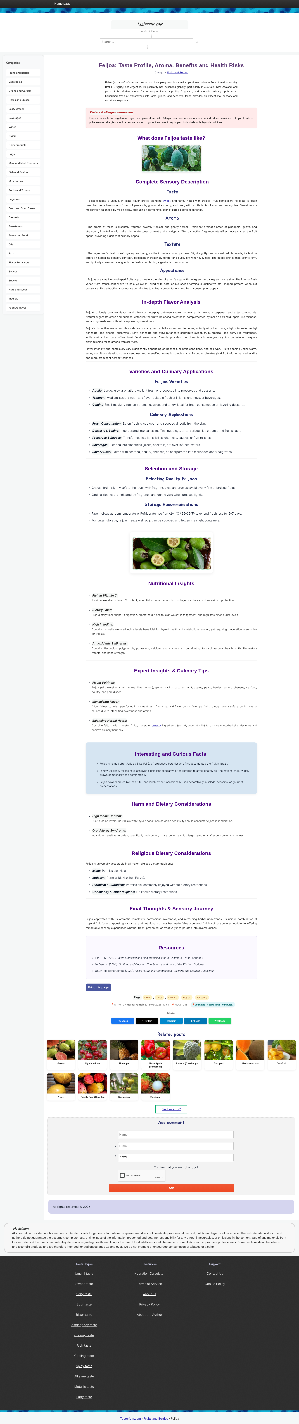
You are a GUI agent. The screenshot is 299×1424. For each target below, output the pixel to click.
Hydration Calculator (149, 1273)
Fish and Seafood (19, 172)
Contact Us (215, 1273)
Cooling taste (84, 1356)
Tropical (187, 997)
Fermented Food (18, 235)
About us (149, 1294)
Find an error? (171, 1109)
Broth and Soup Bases (22, 208)
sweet (167, 200)
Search (196, 42)
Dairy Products (17, 145)
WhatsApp (219, 1021)
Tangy (159, 997)
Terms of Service (149, 1284)
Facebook (123, 1021)
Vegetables (15, 81)
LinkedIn (195, 1021)
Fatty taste (84, 1397)
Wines (12, 126)
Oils (11, 244)
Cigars (13, 136)
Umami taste (84, 1273)
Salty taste (84, 1294)
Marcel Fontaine (136, 1004)
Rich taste (84, 1345)
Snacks (13, 280)
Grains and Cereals (20, 90)
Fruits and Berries (19, 72)
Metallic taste (84, 1386)
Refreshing (202, 997)
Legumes (14, 199)
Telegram (171, 1021)
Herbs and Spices (19, 99)
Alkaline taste (84, 1376)
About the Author (149, 1315)
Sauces (13, 271)
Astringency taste (84, 1325)
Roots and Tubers (19, 190)
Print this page (98, 987)
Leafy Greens (16, 108)
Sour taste (84, 1304)
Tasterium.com (130, 1418)
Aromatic (172, 997)
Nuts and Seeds (18, 289)
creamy (156, 725)
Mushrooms (16, 181)
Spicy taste (84, 1366)
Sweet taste (84, 1284)
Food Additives (17, 307)
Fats (11, 253)
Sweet (147, 997)
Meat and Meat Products (23, 163)
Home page (62, 3)
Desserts (14, 217)
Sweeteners (16, 226)
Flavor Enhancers (19, 262)
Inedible (13, 298)
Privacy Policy (149, 1304)
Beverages (15, 117)
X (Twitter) (147, 1021)
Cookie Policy (215, 1284)
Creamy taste (84, 1335)
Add (172, 1188)
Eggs (12, 154)
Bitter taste (84, 1315)
